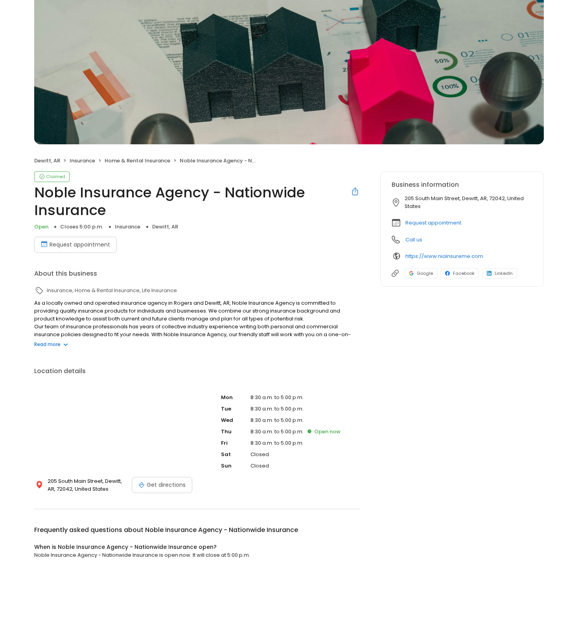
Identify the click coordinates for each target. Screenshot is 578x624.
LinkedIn (504, 273)
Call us (413, 239)
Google (425, 273)
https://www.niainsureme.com (444, 256)
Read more (47, 344)
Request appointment (80, 244)
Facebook (464, 273)
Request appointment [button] (433, 222)
